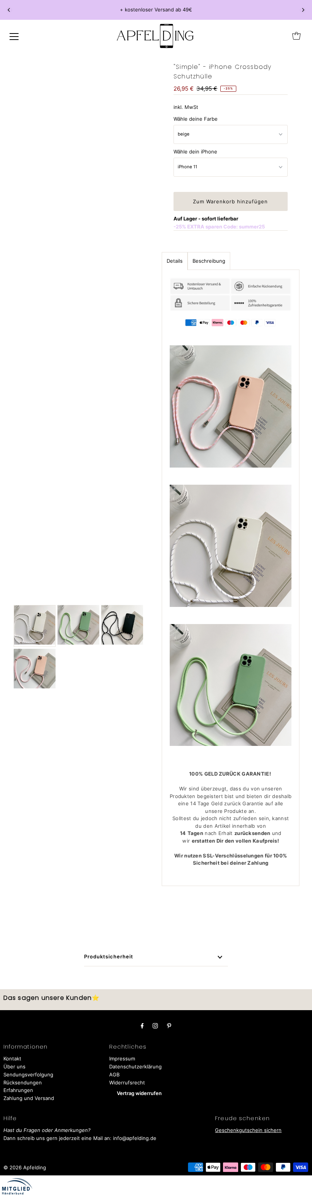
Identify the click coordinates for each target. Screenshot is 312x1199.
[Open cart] (296, 36)
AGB (114, 1074)
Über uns (14, 1066)
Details (175, 261)
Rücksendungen (22, 1082)
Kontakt (12, 1058)
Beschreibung (209, 261)
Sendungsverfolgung (28, 1074)
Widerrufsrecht (127, 1082)
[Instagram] (155, 1026)
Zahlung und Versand (28, 1098)
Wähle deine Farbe (196, 119)
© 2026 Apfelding (24, 1167)
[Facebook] (142, 1026)
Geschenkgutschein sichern (248, 1130)
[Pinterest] (169, 1026)
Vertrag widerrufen (139, 1093)
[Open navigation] (14, 35)
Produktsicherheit (108, 956)
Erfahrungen (18, 1090)
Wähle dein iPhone (195, 151)
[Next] (303, 10)
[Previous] (9, 10)
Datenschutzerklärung (135, 1066)
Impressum (122, 1058)
